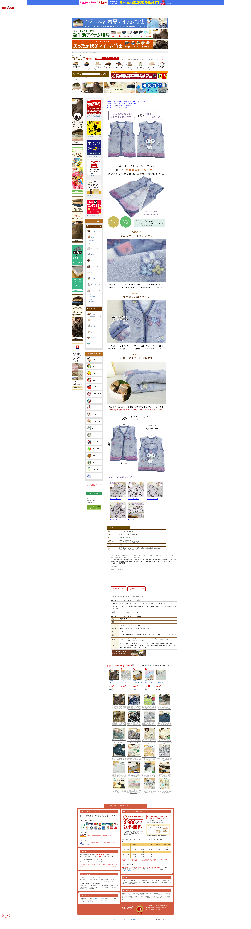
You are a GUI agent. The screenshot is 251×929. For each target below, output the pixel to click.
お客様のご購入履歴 (98, 898)
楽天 (158, 59)
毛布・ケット (95, 237)
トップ (125, 59)
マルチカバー (95, 320)
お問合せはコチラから (118, 919)
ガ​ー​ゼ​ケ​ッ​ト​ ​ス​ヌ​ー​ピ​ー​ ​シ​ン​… (160, 682)
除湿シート (94, 254)
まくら (93, 272)
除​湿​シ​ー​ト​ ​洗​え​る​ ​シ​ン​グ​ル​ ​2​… (137, 682)
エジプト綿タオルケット (88, 77)
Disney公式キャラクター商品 (94, 136)
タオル (93, 278)
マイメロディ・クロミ (139, 101)
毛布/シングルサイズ (152, 499)
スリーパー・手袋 (131, 103)
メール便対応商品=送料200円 (94, 156)
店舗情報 (144, 59)
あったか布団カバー (115, 499)
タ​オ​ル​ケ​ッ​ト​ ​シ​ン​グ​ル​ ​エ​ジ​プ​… (113, 682)
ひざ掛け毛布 (131, 519)
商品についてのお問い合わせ (121, 596)
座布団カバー (95, 326)
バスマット (94, 344)
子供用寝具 (124, 107)
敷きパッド (94, 248)
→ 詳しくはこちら (127, 870)
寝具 (118, 107)
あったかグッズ (95, 284)
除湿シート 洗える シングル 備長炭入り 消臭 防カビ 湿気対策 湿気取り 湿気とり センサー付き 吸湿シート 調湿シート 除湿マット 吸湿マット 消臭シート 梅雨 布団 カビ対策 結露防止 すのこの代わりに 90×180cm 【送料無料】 (134, 775)
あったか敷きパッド (133, 499)
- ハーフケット (91, 240)
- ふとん (90, 294)
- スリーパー (91, 301)
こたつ (93, 314)
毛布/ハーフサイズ (115, 519)
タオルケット (95, 231)
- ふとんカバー (91, 296)
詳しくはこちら (99, 811)
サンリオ (128, 101)
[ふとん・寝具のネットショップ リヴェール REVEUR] (78, 59)
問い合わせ (152, 59)
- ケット (90, 299)
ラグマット (94, 338)
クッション (94, 332)
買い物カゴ (165, 59)
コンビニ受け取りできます (93, 175)
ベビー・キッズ (95, 290)
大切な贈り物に (90, 195)
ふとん (93, 260)
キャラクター (121, 101)
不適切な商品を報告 (138, 596)
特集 (118, 105)
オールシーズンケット (100, 77)
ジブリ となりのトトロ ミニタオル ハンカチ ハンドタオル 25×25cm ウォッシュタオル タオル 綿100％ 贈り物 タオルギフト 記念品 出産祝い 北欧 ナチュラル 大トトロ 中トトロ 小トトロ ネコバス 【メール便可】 (164, 792)
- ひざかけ (90, 243)
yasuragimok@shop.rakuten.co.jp (159, 907)
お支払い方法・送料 (134, 59)
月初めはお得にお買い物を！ (94, 215)
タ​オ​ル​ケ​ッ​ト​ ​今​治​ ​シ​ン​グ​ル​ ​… (125, 682)
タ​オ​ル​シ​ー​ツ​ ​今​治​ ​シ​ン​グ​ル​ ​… (149, 682)
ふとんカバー (95, 266)
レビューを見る (132, 919)
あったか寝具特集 (126, 105)
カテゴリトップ (111, 101)
